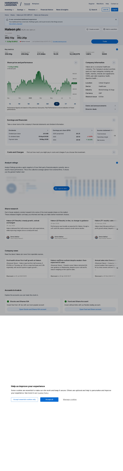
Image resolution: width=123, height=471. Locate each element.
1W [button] (19, 104)
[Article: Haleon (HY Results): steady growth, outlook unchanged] (26, 229)
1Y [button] (57, 104)
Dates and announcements (96, 106)
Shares (12, 15)
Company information (95, 63)
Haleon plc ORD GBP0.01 (24, 15)
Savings (20, 10)
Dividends (12, 130)
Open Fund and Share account (90, 309)
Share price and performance (20, 63)
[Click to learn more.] (117, 49)
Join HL (106, 10)
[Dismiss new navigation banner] (116, 19)
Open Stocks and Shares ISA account (32, 309)
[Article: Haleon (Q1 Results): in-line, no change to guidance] (70, 229)
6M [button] (47, 104)
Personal (27, 3)
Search (94, 10)
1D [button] (10, 104)
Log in (114, 10)
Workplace (35, 3)
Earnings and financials (17, 120)
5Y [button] (66, 104)
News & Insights (62, 10)
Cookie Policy (43, 393)
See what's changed (15, 24)
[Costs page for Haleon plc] (61, 152)
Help (107, 3)
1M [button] (29, 104)
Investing (8, 10)
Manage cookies (70, 399)
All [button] (75, 104)
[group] (42, 104)
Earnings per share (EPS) (62, 130)
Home (7, 15)
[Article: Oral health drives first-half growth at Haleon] (26, 268)
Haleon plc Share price (41, 15)
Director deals (91, 109)
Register (91, 3)
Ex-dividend (8, 33)
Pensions (31, 10)
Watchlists (100, 3)
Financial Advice (47, 10)
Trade (105, 41)
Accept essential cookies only (24, 399)
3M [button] (38, 104)
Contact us (114, 3)
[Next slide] (113, 136)
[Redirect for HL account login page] (61, 188)
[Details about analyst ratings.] (117, 163)
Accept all (49, 399)
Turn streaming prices (59, 41)
